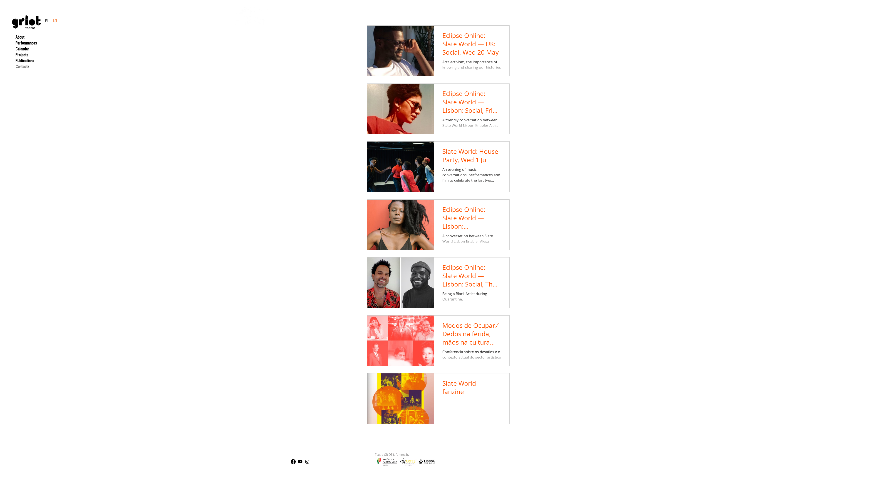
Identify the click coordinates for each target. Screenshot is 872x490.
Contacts (22, 66)
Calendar (22, 48)
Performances (26, 43)
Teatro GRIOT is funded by (363, 455)
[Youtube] (300, 461)
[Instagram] (307, 461)
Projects (21, 54)
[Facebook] (293, 461)
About (20, 37)
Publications (24, 60)
